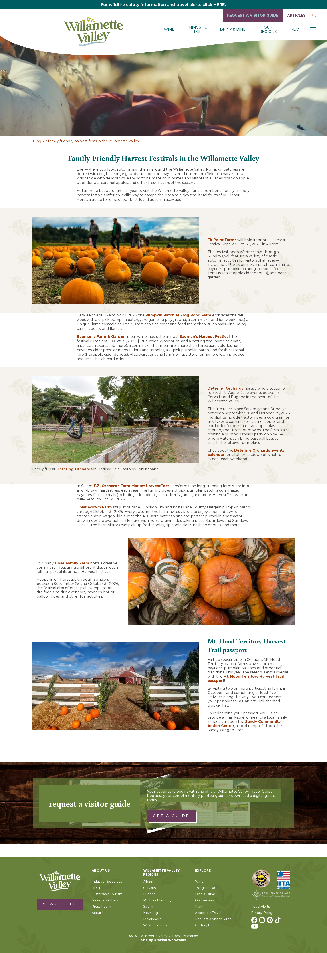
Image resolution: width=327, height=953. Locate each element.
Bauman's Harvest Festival (204, 336)
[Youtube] (255, 927)
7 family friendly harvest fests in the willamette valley (92, 141)
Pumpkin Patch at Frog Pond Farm (178, 315)
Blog (37, 141)
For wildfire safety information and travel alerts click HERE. (163, 4)
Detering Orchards (75, 469)
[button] (312, 29)
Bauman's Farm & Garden (101, 336)
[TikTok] (278, 921)
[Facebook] (254, 921)
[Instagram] (262, 921)
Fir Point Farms (222, 240)
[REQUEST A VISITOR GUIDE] (253, 21)
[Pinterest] (270, 921)
